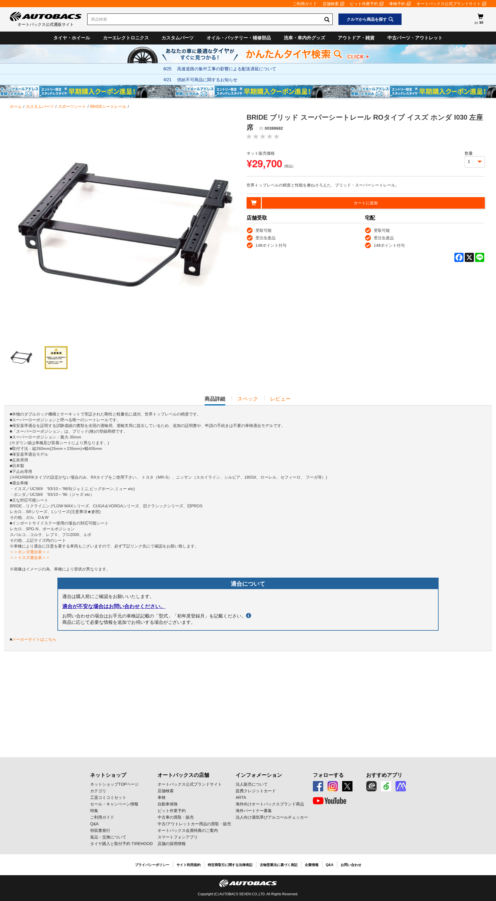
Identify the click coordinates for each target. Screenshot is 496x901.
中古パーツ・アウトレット (415, 37)
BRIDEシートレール (108, 106)
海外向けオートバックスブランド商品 (270, 804)
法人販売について (252, 784)
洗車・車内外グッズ (304, 37)
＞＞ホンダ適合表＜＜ (30, 551)
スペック (247, 399)
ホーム (16, 106)
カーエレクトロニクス (126, 37)
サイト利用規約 (189, 865)
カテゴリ (98, 791)
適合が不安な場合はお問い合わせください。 (114, 606)
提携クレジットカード (256, 791)
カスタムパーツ (178, 37)
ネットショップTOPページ (114, 784)
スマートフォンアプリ (178, 837)
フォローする (328, 775)
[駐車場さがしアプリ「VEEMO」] (386, 786)
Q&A (94, 824)
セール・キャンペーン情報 (114, 804)
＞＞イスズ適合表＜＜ (30, 557)
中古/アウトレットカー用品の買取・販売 (194, 824)
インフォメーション (259, 775)
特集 (94, 810)
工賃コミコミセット (108, 797)
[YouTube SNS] (329, 801)
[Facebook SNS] (318, 786)
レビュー (280, 399)
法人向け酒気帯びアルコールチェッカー (272, 817)
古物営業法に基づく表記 (279, 865)
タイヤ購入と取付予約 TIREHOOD (121, 843)
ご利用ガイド (305, 3)
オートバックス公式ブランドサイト (448, 3)
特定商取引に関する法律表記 (230, 865)
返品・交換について (108, 837)
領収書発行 (100, 830)
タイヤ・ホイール (71, 37)
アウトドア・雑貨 (356, 37)
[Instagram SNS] (333, 786)
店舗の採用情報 (172, 843)
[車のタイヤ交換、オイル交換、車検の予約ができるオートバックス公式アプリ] (371, 786)
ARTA (241, 797)
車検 (162, 797)
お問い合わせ (351, 865)
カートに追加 (366, 203)
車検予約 (397, 3)
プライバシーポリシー (152, 865)
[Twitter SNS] (347, 786)
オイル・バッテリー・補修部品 (239, 37)
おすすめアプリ (384, 775)
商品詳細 (215, 400)
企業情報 (312, 865)
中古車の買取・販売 (176, 817)
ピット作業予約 (364, 3)
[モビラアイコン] (401, 786)
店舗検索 (331, 3)
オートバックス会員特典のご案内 (188, 830)
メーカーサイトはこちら (34, 639)
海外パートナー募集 (254, 810)
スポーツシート (72, 106)
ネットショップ (108, 775)
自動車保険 (168, 804)
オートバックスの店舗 (183, 775)
